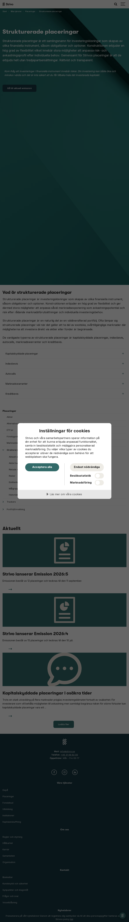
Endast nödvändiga (87, 467)
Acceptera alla (42, 467)
